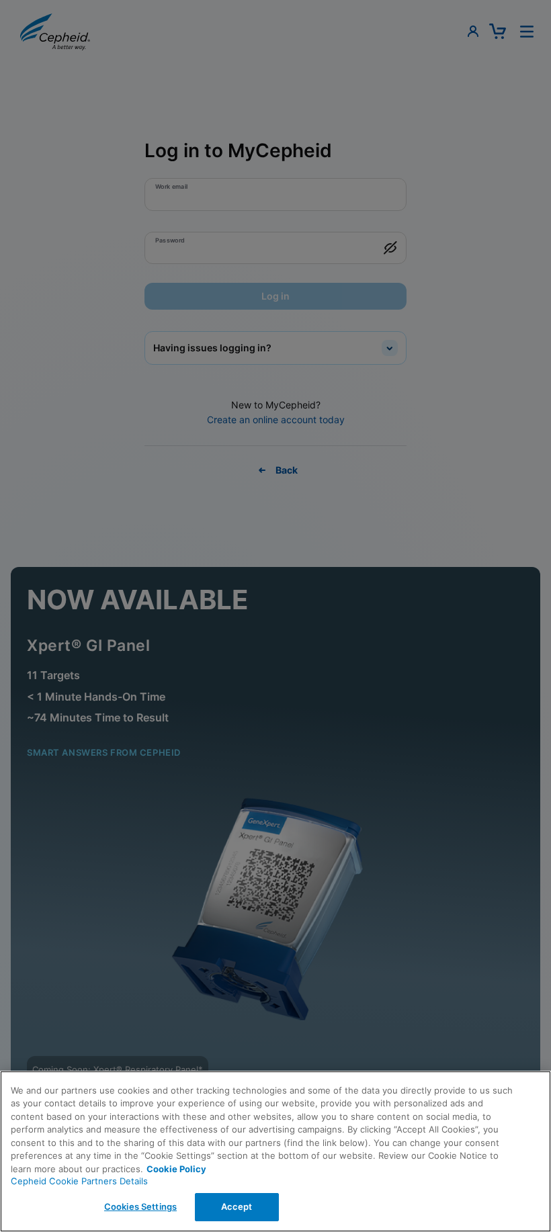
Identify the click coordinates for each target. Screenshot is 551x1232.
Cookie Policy (176, 1168)
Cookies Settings (140, 1206)
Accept (237, 1206)
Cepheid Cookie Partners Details (79, 1181)
